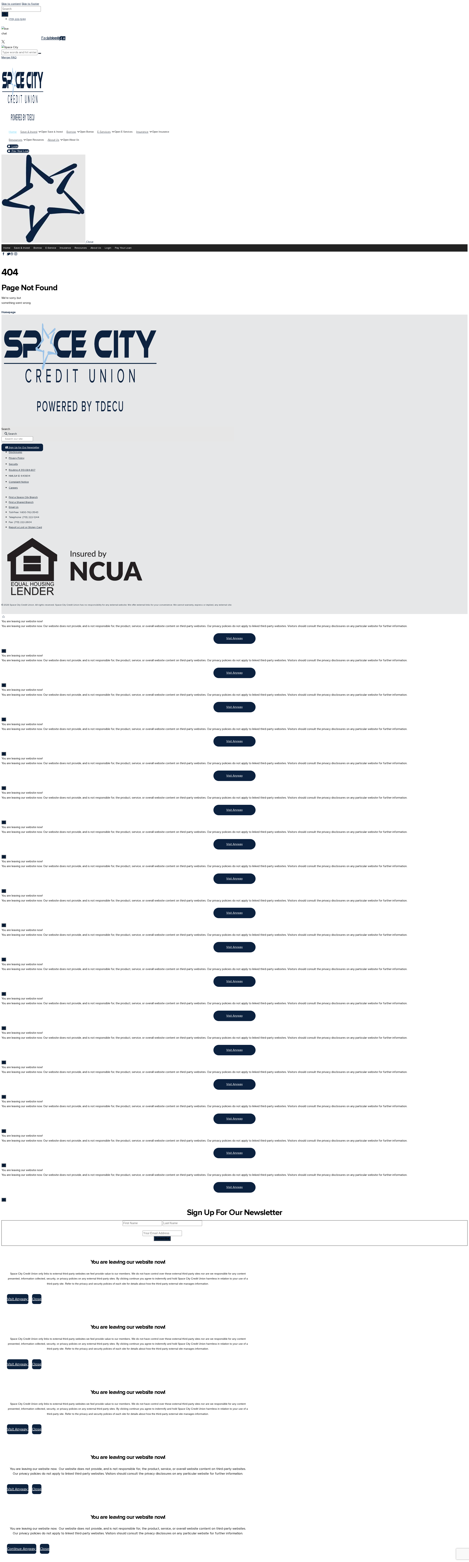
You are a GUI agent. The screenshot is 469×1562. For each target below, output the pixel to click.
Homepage (8, 312)
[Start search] (4, 14)
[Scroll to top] (3, 616)
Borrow (38, 247)
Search (5, 429)
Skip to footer (30, 4)
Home (6, 247)
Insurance (65, 247)
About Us (96, 247)
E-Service (50, 247)
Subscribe (162, 1238)
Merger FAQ (8, 57)
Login (108, 247)
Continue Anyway (21, 1549)
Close (36, 1299)
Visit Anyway (234, 638)
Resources (81, 247)
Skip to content (11, 4)
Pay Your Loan (123, 247)
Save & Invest (22, 247)
